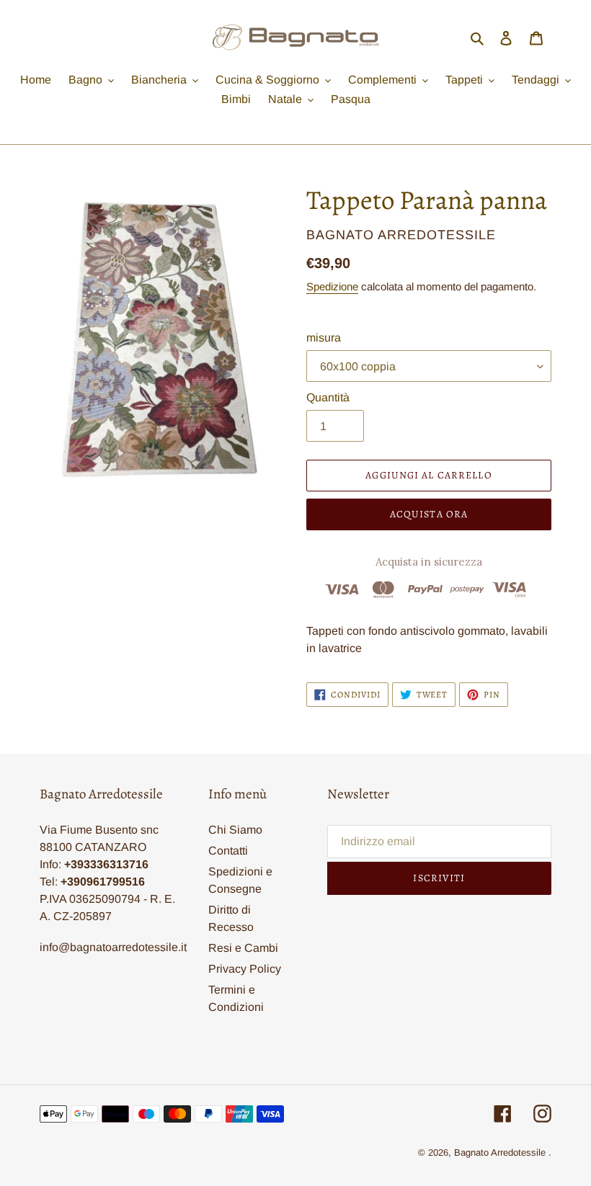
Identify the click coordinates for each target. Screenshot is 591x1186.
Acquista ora (429, 514)
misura (323, 337)
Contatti (228, 850)
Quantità (328, 397)
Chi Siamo (235, 830)
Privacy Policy (244, 969)
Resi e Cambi (243, 948)
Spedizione (332, 286)
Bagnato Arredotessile (500, 1152)
